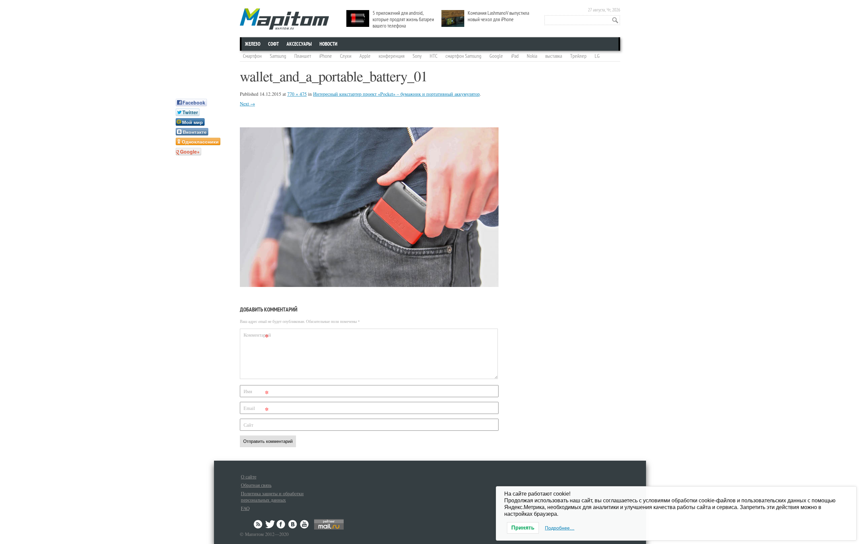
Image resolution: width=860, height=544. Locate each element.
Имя (256, 392)
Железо (252, 44)
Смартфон (252, 56)
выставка (553, 56)
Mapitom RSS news (259, 524)
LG (597, 56)
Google (496, 56)
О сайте (248, 476)
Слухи (345, 56)
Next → (247, 103)
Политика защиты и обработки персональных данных (272, 496)
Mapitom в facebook (281, 524)
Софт (273, 44)
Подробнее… (559, 528)
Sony (417, 56)
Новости (328, 44)
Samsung (278, 56)
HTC (433, 56)
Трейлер (578, 56)
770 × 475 (297, 94)
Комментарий (257, 336)
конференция (391, 56)
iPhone (325, 56)
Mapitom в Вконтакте (293, 524)
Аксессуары (299, 44)
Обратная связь (256, 485)
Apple (365, 56)
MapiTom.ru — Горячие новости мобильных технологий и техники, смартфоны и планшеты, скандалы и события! (284, 19)
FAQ (245, 508)
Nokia (532, 56)
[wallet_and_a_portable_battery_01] (369, 285)
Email (256, 409)
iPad (515, 56)
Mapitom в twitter (270, 524)
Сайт (248, 425)
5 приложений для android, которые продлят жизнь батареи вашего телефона (403, 19)
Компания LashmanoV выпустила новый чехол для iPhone (498, 16)
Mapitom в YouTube (304, 524)
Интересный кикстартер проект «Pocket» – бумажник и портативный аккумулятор (396, 94)
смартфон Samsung (463, 56)
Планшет (302, 56)
